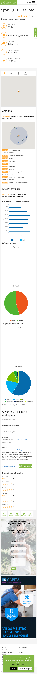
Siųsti (13, 568)
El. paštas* (14, 546)
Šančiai (16, 19)
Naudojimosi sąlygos (8, 652)
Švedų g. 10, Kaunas (21, 439)
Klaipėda (4, 655)
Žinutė (13, 557)
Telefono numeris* (16, 552)
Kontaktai (5, 650)
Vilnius (20, 650)
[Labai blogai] (3, 478)
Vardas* (13, 541)
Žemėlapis (4, 19)
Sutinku (13, 669)
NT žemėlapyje (23, 647)
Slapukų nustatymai (25, 669)
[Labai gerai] (11, 478)
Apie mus (4, 647)
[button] (17, 135)
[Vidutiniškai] (7, 478)
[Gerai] (9, 478)
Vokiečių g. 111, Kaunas (22, 450)
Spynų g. (22, 19)
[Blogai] (5, 478)
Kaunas (11, 19)
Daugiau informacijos (19, 664)
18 (27, 19)
